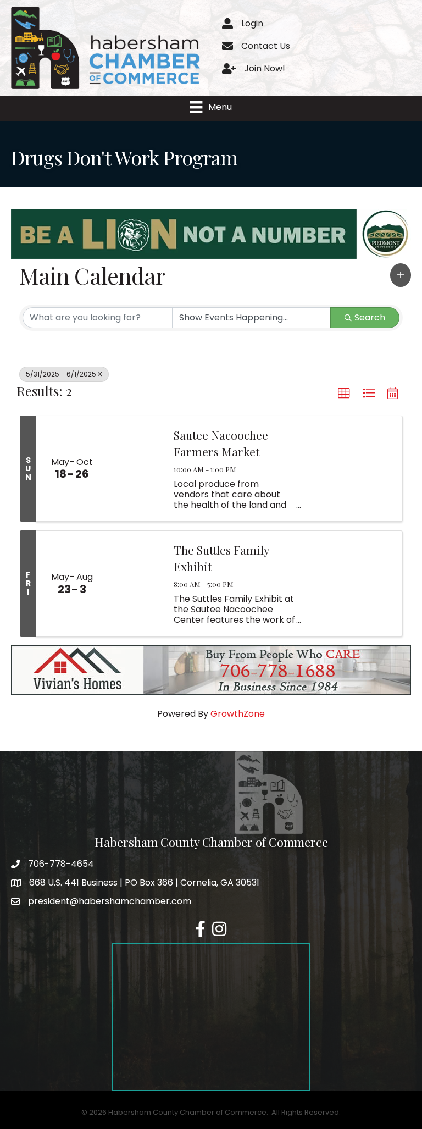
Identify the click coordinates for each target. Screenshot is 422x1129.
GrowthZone (237, 713)
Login (252, 23)
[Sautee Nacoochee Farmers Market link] (135, 468)
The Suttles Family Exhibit (221, 557)
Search (369, 317)
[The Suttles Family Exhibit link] (135, 583)
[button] (400, 274)
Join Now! (264, 68)
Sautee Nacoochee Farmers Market (221, 442)
